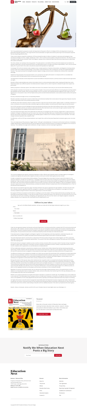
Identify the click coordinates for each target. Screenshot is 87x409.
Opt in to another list (17, 216)
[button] (65, 1)
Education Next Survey (45, 388)
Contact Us (42, 395)
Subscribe (43, 221)
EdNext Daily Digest (18, 218)
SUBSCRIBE (73, 1)
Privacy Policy (62, 386)
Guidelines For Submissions (65, 390)
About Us (42, 381)
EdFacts (41, 386)
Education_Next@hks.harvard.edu (20, 387)
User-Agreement (63, 383)
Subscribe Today (43, 314)
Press (41, 390)
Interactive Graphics (44, 393)
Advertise (61, 381)
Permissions (62, 393)
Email (14, 206)
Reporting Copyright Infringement (67, 388)
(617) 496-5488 (17, 385)
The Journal (42, 383)
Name (14, 210)
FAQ (60, 395)
